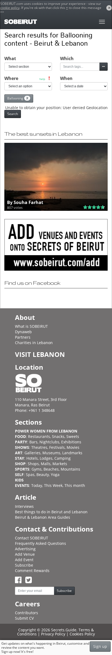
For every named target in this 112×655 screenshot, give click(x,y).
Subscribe (24, 565)
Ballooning (17, 98)
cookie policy (10, 7)
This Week (53, 485)
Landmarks (72, 452)
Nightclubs (49, 441)
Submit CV (24, 618)
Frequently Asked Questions (40, 543)
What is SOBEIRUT (31, 326)
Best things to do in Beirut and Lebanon (51, 511)
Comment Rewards (32, 570)
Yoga (55, 474)
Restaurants (39, 436)
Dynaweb (23, 331)
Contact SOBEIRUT (31, 537)
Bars (33, 441)
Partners (22, 337)
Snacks (58, 436)
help (42, 79)
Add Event (24, 559)
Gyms (37, 469)
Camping (62, 458)
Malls (46, 463)
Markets (59, 463)
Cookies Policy (82, 634)
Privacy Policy (53, 634)
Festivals (57, 447)
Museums (51, 452)
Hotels (32, 458)
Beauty (42, 474)
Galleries (32, 452)
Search (12, 114)
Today (36, 485)
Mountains (70, 469)
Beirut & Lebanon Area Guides (42, 517)
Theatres (39, 447)
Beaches (51, 469)
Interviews (24, 506)
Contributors (26, 612)
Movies (73, 447)
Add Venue (25, 554)
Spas (30, 474)
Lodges (46, 458)
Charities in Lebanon (34, 342)
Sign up (100, 646)
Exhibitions (71, 441)
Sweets (72, 436)
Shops (33, 463)
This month (74, 485)
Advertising (25, 548)
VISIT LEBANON (40, 354)
